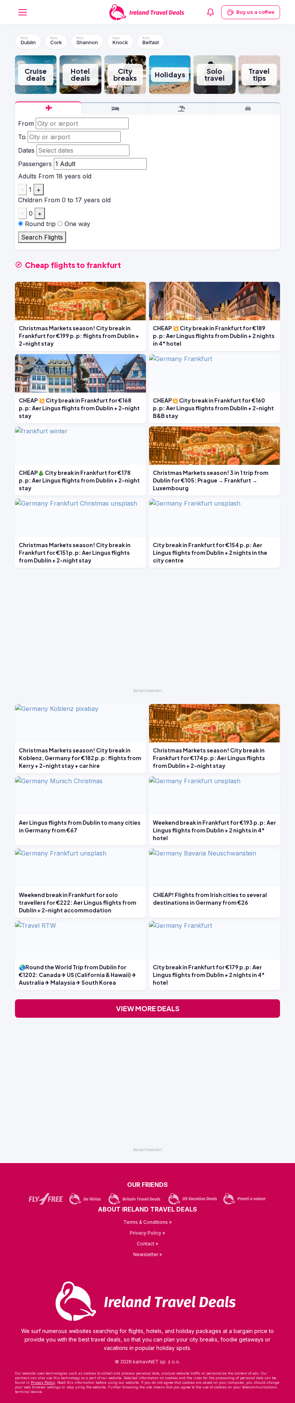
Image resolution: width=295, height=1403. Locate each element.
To (22, 137)
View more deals (147, 1008)
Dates (26, 150)
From (26, 123)
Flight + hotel (181, 108)
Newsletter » (147, 1254)
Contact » (147, 1244)
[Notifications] (210, 12)
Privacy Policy (43, 1382)
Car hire (247, 108)
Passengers (35, 164)
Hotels (114, 108)
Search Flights (42, 237)
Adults (27, 176)
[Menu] (22, 12)
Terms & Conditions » (147, 1222)
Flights (48, 108)
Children (30, 200)
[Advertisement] (147, 631)
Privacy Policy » (147, 1233)
